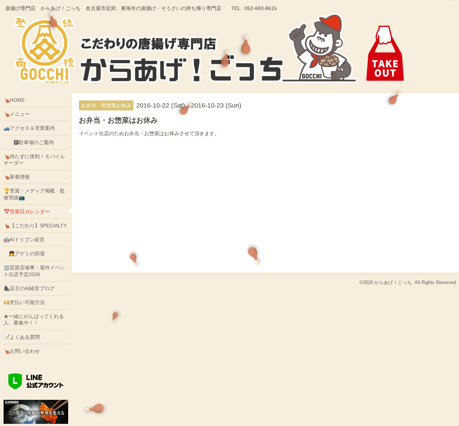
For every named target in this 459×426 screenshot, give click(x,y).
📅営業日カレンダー (27, 211)
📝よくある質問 (22, 337)
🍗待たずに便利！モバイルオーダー (34, 159)
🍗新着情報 (17, 177)
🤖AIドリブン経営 (24, 239)
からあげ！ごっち (393, 282)
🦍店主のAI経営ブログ (29, 288)
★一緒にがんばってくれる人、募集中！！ (34, 319)
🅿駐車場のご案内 (29, 142)
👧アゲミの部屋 (24, 253)
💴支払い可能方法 (24, 302)
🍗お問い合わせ (22, 351)
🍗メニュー (17, 114)
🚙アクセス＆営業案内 (29, 128)
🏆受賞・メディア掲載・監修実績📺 (34, 194)
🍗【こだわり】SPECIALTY (35, 225)
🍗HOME (14, 100)
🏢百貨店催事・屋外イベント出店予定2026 (34, 271)
